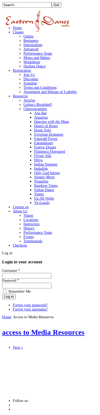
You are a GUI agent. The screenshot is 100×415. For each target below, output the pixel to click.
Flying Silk (42, 156)
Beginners (30, 41)
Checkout (20, 245)
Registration (22, 70)
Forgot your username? (30, 309)
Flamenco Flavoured (49, 152)
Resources (20, 96)
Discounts (30, 79)
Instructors (31, 224)
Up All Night (44, 198)
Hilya (38, 160)
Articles (29, 100)
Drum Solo (42, 130)
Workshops (31, 62)
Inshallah (41, 169)
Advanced (30, 49)
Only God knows (47, 173)
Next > (18, 347)
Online (28, 36)
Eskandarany (43, 143)
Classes (18, 32)
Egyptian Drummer (48, 134)
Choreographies (35, 109)
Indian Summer (46, 164)
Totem (39, 194)
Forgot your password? (30, 305)
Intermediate (32, 45)
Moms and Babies (36, 58)
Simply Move (44, 177)
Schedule (30, 83)
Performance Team (37, 53)
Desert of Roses (46, 126)
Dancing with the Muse (51, 122)
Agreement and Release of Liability (50, 92)
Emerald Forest (45, 139)
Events (28, 237)
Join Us (29, 75)
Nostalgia (41, 181)
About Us (20, 211)
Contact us (21, 207)
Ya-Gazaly (42, 203)
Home (17, 28)
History (29, 228)
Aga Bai (40, 113)
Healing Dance (34, 66)
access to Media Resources (43, 332)
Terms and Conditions (40, 88)
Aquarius (41, 117)
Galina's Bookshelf (37, 105)
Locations (30, 220)
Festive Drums (45, 147)
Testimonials (32, 241)
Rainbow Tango (46, 186)
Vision (28, 215)
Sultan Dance (44, 190)
